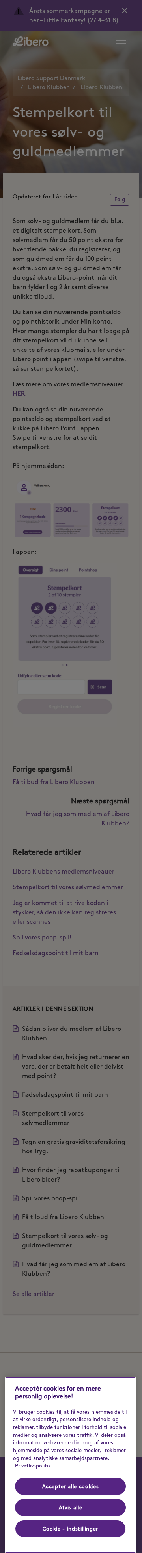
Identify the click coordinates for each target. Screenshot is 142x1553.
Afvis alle (70, 1507)
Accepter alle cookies (70, 1486)
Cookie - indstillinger (70, 1529)
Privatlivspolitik (33, 1465)
